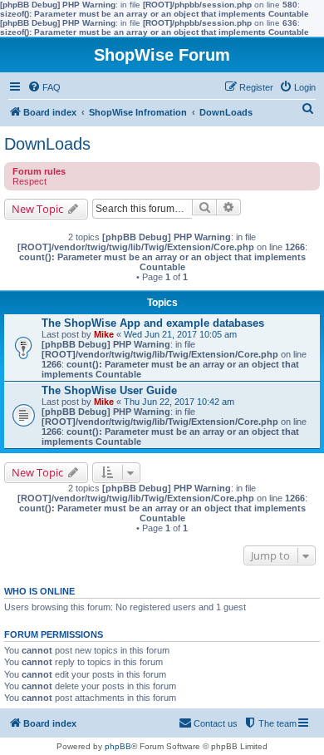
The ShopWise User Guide (109, 390)
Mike (104, 334)
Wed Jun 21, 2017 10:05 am (180, 334)
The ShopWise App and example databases (153, 323)
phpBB (118, 746)
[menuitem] (44, 87)
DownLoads (47, 144)
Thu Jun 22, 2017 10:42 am (179, 402)
